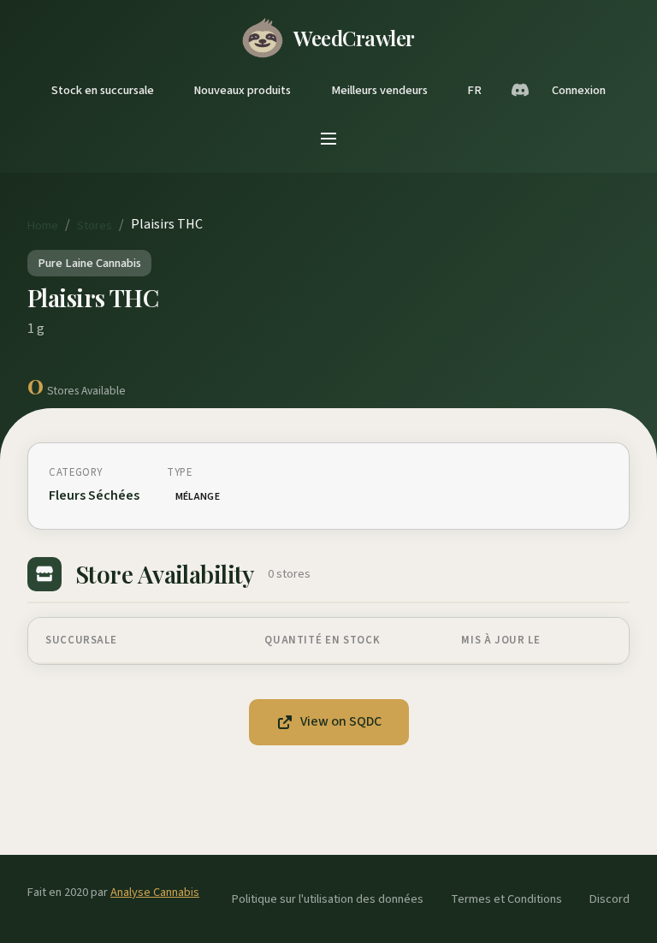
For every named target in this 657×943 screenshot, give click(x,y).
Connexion (579, 90)
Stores (94, 225)
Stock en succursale (102, 90)
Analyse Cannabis (154, 892)
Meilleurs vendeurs (379, 90)
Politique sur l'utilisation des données (327, 899)
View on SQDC (341, 721)
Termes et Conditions (506, 899)
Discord (609, 899)
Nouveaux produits (242, 90)
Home (42, 225)
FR (474, 90)
